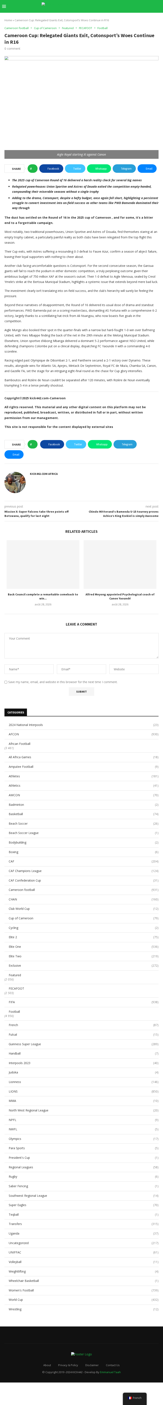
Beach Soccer (84, 823)
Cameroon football (84, 890)
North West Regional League (84, 1110)
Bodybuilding (84, 842)
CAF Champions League (84, 871)
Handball (84, 1053)
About (47, 1365)
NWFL (84, 1129)
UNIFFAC (84, 1252)
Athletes (84, 776)
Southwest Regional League (84, 1196)
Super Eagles (84, 1205)
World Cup (84, 1300)
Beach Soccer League (84, 833)
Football (14, 1012)
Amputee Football (84, 767)
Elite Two (84, 956)
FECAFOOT (16, 988)
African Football (19, 744)
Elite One (84, 947)
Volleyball (84, 1262)
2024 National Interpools (84, 725)
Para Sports (84, 1148)
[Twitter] (121, 6)
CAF (84, 861)
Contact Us (113, 1365)
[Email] (139, 6)
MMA (84, 1101)
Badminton (84, 805)
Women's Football (84, 1290)
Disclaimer (92, 1365)
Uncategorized (84, 1243)
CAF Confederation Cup (84, 880)
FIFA (84, 1002)
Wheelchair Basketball (84, 1281)
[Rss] (152, 6)
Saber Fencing (84, 1186)
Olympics (84, 1139)
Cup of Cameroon (84, 918)
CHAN (84, 899)
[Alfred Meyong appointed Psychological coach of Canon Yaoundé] (120, 564)
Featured (15, 975)
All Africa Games (84, 757)
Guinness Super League (84, 1044)
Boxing (84, 852)
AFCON (84, 734)
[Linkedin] (130, 6)
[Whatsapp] (148, 6)
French (84, 1025)
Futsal (84, 1034)
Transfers (84, 1224)
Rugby (84, 1176)
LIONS (84, 1091)
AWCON (84, 795)
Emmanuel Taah (110, 1372)
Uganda (84, 1233)
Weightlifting (84, 1271)
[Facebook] (116, 6)
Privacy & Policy (68, 1365)
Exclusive (84, 965)
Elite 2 (84, 937)
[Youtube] (134, 6)
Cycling (84, 928)
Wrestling (84, 1309)
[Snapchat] (143, 6)
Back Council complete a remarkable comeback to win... (43, 596)
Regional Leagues (84, 1167)
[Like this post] (34, 168)
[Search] (159, 6)
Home (8, 20)
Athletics (84, 785)
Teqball (84, 1214)
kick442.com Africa (44, 474)
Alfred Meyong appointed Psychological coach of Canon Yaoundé (120, 596)
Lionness (84, 1082)
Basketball (84, 814)
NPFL (84, 1120)
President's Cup (84, 1158)
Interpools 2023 (84, 1063)
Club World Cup (84, 909)
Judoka (84, 1072)
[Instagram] (125, 6)
